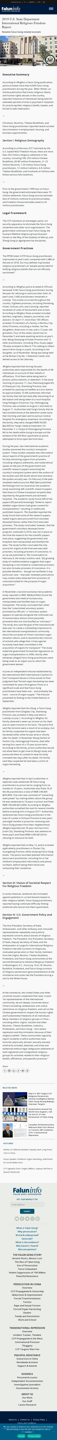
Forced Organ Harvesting (27, 1309)
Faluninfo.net (16, 2)
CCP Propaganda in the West (27, 1338)
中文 (39, 2)
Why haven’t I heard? (27, 1245)
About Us (13, 1419)
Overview (27, 1287)
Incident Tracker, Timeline (27, 1334)
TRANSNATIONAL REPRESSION (27, 1327)
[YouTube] (17, 1218)
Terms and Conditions (26, 1423)
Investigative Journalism (27, 1384)
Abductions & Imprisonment (27, 1294)
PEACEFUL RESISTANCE (27, 1355)
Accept (21, 1436)
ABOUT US (27, 1394)
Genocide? (27, 1238)
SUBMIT (27, 1211)
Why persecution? (27, 1231)
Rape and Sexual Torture (27, 1305)
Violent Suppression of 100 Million (27, 1272)
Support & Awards (27, 1365)
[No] (53, 1431)
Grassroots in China (27, 1358)
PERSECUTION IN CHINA (27, 1284)
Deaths (27, 1312)
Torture (27, 1301)
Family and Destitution (27, 1316)
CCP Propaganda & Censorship (27, 1291)
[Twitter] (27, 1218)
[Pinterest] (37, 1218)
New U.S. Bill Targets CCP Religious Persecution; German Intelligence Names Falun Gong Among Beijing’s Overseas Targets (41, 1098)
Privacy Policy (39, 1419)
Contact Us (25, 1419)
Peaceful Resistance (27, 1276)
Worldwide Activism (27, 1362)
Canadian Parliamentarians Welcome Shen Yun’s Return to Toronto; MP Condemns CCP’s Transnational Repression (41, 1129)
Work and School (27, 1319)
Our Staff (27, 1401)
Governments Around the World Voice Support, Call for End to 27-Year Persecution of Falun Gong (40, 1113)
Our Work (27, 1397)
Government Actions (27, 1388)
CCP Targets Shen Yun (27, 1349)
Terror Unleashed (27, 1268)
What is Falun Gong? (27, 1227)
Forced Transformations (27, 1298)
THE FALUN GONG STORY (27, 1254)
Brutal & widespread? (27, 1235)
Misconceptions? (27, 1249)
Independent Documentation (27, 1380)
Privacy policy (34, 1436)
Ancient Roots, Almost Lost (27, 1258)
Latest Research (27, 1404)
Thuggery (27, 1345)
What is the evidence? (27, 1242)
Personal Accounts (27, 1377)
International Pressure (27, 1342)
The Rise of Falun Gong (27, 1261)
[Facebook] (22, 1218)
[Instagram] (32, 1218)
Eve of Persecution (27, 1265)
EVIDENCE (27, 1373)
